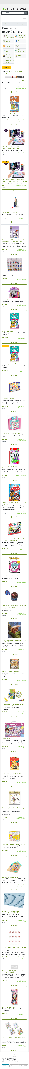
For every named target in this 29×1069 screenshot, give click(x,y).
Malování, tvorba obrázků (10, 36)
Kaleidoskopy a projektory (10, 61)
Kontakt (6, 2)
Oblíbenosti (12, 71)
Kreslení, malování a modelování (9, 56)
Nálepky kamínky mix (8, 273)
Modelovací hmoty (21, 41)
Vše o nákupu (12, 2)
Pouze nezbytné (14, 1065)
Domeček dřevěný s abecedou (10, 877)
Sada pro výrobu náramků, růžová (11, 433)
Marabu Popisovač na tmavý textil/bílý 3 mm (14, 81)
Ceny (19, 71)
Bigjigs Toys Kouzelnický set (9, 212)
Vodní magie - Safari (7, 331)
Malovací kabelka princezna (9, 300)
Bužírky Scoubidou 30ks (8, 1007)
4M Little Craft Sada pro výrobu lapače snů (13, 844)
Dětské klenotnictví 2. (8, 738)
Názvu (4, 73)
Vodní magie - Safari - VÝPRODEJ (11, 364)
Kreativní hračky (20, 56)
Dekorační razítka (8, 50)
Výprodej (6, 68)
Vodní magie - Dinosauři (8, 113)
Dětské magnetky (8, 45)
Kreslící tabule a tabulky (21, 36)
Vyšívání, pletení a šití (21, 50)
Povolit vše (5, 1065)
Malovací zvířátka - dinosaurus (10, 671)
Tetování (8, 41)
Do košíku (15, 92)
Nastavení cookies (23, 1065)
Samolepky (21, 46)
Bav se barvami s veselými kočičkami (12, 575)
